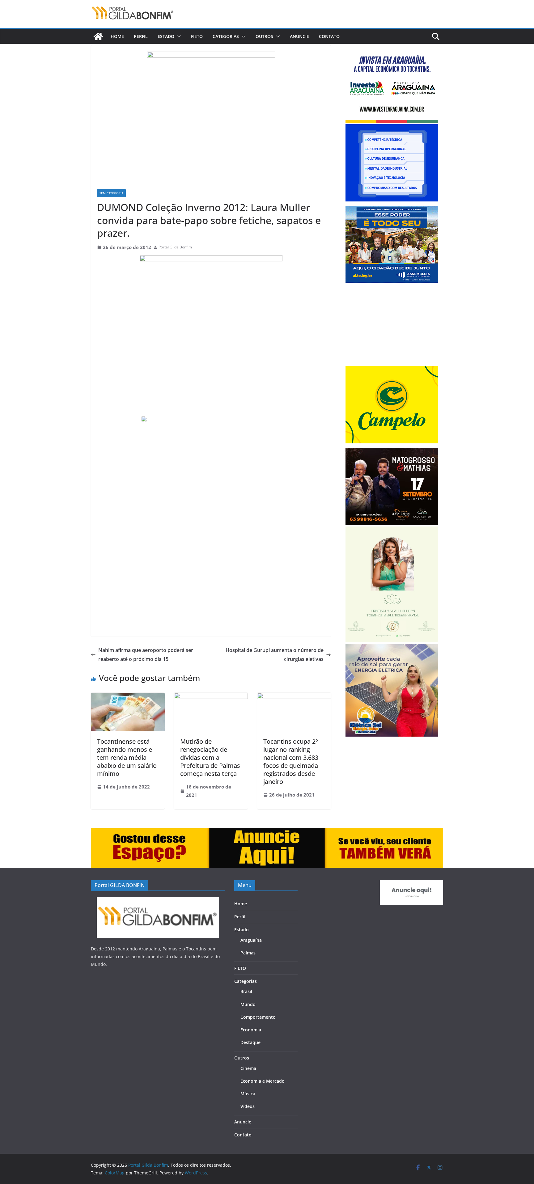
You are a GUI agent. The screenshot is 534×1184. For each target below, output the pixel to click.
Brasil (246, 991)
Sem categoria (111, 193)
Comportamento (258, 1017)
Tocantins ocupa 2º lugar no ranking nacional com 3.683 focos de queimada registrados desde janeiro (290, 761)
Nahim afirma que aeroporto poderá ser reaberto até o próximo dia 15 (145, 654)
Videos (247, 1106)
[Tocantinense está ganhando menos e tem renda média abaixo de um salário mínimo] (128, 697)
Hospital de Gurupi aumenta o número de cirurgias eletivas (275, 654)
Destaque (250, 1042)
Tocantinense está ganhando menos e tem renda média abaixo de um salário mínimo (127, 757)
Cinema (248, 1068)
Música (247, 1094)
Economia (250, 1030)
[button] (177, 36)
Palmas (248, 953)
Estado (166, 36)
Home (117, 36)
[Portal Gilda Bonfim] (98, 36)
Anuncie (299, 36)
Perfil (141, 36)
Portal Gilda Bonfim (175, 247)
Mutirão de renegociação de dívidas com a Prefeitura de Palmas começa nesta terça (210, 757)
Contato (329, 36)
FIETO (197, 36)
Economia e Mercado (262, 1081)
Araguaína (251, 940)
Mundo (248, 1004)
